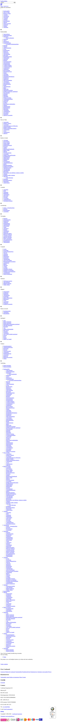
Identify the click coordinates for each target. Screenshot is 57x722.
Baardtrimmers (6, 241)
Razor (4, 336)
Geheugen (5, 254)
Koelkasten (5, 293)
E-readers (5, 267)
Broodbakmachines (7, 56)
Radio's (5, 164)
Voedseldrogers (6, 111)
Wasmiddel (5, 96)
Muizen (5, 264)
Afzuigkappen (6, 295)
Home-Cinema (6, 142)
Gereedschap (6, 16)
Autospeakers (6, 194)
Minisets (5, 151)
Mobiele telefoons (7, 283)
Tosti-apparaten (6, 54)
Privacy (50, 671)
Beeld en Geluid (6, 13)
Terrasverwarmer (7, 351)
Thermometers (6, 242)
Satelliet (5, 147)
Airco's (4, 40)
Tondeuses (5, 222)
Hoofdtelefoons (6, 156)
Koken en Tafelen (7, 97)
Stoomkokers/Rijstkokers (8, 76)
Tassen (4, 227)
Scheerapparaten (7, 219)
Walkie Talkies (6, 284)
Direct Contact (22, 677)
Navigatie (5, 197)
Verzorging (5, 17)
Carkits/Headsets (7, 199)
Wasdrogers (5, 294)
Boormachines (6, 210)
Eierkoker (5, 94)
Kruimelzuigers (6, 64)
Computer (5, 18)
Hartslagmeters (6, 223)
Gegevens (3, 671)
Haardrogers (6, 221)
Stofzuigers (5, 36)
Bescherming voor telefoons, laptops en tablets (13, 172)
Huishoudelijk (6, 11)
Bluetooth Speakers (7, 165)
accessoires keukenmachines (12, 44)
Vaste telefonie (6, 34)
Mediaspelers (6, 159)
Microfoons (5, 171)
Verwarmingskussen (7, 239)
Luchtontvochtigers (7, 66)
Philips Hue (5, 89)
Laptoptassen (6, 262)
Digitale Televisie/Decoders (9, 155)
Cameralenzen (6, 132)
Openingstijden (18, 671)
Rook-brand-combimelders (9, 104)
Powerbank (5, 250)
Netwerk (5, 252)
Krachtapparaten (7, 311)
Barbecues (5, 51)
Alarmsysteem (6, 182)
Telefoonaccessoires (7, 281)
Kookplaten (5, 296)
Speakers (5, 160)
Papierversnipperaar (7, 274)
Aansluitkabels (6, 170)
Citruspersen (6, 81)
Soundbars (5, 179)
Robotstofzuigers (7, 84)
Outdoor (5, 26)
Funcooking (6, 112)
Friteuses (5, 46)
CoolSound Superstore (17, 714)
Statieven (5, 133)
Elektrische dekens (7, 233)
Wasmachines (6, 291)
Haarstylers (5, 232)
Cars (4, 328)
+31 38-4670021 (6, 706)
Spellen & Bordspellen (8, 329)
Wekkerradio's (6, 157)
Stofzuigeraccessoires (8, 90)
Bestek (4, 85)
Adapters (5, 174)
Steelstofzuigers (6, 106)
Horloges (5, 218)
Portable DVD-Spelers (8, 166)
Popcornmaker (6, 92)
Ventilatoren (6, 69)
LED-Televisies (9, 177)
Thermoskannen (6, 86)
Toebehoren (6, 312)
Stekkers (5, 105)
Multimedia (5, 193)
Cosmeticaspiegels (7, 236)
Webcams (5, 265)
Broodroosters (6, 50)
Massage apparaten (7, 237)
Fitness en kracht (7, 23)
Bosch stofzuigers (10, 38)
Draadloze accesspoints (8, 270)
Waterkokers (6, 52)
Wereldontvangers (7, 167)
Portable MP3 (6, 144)
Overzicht (3, 682)
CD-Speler (5, 140)
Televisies (5, 176)
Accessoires (6, 124)
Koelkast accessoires (7, 304)
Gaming (5, 266)
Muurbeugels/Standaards (8, 149)
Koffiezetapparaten (7, 35)
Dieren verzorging (7, 238)
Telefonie (5, 19)
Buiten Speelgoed (7, 321)
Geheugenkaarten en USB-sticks (10, 126)
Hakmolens (5, 109)
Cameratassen (6, 129)
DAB (4, 191)
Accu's (4, 131)
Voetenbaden (6, 231)
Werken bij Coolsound (10, 671)
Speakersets (5, 257)
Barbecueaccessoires (7, 357)
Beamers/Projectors (7, 145)
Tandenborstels (6, 224)
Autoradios (5, 189)
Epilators (5, 229)
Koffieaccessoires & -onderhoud (10, 91)
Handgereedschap (7, 353)
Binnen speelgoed (7, 323)
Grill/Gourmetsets (7, 48)
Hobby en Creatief (7, 339)
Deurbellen (5, 114)
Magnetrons (6, 299)
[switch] (52, 717)
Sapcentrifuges (6, 82)
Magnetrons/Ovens (7, 71)
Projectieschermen (7, 152)
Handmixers (6, 77)
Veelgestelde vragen (5, 677)
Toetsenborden (6, 259)
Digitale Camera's (7, 123)
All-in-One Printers (7, 260)
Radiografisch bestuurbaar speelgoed (11, 324)
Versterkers (5, 192)
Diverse (5, 335)
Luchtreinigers (6, 67)
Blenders (5, 60)
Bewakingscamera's (7, 180)
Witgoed (5, 22)
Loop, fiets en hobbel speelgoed (10, 334)
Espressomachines (7, 61)
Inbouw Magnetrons (7, 298)
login (2, 6)
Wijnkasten (5, 302)
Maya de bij (6, 330)
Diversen (5, 45)
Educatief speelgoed (7, 325)
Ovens (4, 49)
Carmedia (5, 14)
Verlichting (5, 27)
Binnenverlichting (7, 366)
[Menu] (55, 707)
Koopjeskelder (6, 21)
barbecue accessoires (7, 115)
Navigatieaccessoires (7, 200)
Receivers (5, 146)
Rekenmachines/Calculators (9, 261)
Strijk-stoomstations (7, 80)
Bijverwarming (6, 70)
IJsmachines (6, 75)
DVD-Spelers (6, 141)
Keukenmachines (7, 43)
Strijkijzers (5, 39)
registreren (5, 6)
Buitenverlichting (7, 365)
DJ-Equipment (6, 161)
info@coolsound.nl (8, 709)
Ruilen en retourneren (14, 677)
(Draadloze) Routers (7, 269)
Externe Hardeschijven (8, 251)
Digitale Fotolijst (7, 127)
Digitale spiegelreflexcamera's (9, 128)
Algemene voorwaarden (42, 671)
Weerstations (6, 41)
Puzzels (5, 338)
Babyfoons (5, 55)
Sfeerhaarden (6, 57)
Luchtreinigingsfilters (8, 99)
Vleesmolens (6, 110)
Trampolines (6, 333)
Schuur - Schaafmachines (8, 207)
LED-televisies (6, 169)
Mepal (4, 87)
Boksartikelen (6, 313)
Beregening (5, 348)
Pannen (5, 72)
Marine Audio (6, 150)
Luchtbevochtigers (7, 65)
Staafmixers (5, 79)
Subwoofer (5, 196)
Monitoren (5, 255)
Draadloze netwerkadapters (9, 271)
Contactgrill (5, 100)
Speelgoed (5, 24)
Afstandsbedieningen (8, 162)
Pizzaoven (5, 101)
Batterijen (5, 95)
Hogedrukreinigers (7, 346)
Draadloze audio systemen (9, 175)
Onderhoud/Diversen (8, 347)
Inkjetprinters (6, 256)
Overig (4, 249)
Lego (4, 320)
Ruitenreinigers (6, 107)
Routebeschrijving (26, 671)
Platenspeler (6, 181)
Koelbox (5, 102)
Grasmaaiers (6, 352)
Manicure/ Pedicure (7, 234)
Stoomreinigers (6, 62)
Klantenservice (34, 671)
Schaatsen (5, 331)
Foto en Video (6, 12)
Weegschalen (6, 226)
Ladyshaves (6, 228)
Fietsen (4, 358)
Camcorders (6, 122)
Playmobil (5, 326)
